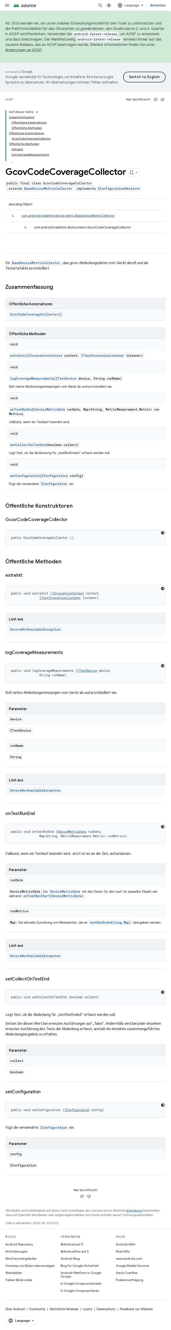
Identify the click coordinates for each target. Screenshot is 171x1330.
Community (37, 1309)
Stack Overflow (127, 1273)
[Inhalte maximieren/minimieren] (37, 112)
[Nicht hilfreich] (162, 99)
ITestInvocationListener (102, 355)
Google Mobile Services (132, 1266)
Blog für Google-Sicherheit (80, 1266)
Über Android (15, 1309)
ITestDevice (66, 378)
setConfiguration (25, 476)
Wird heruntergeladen (21, 1259)
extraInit (18, 355)
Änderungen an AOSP (23, 50)
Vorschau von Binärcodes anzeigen (30, 1266)
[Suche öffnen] (100, 5)
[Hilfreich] (155, 99)
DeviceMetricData (50, 409)
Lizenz (87, 1309)
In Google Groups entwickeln (81, 1283)
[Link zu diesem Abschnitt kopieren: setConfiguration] (45, 1092)
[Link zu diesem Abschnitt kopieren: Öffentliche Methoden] (65, 562)
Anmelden (158, 5)
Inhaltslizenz (134, 1210)
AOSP (9, 99)
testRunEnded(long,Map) (110, 922)
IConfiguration (55, 476)
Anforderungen (16, 1251)
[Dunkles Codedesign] (162, 533)
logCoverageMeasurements (32, 378)
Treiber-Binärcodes (18, 1280)
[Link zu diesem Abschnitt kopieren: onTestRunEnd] (39, 814)
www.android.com (129, 1259)
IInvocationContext (45, 355)
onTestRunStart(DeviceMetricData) (53, 896)
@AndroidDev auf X (75, 1251)
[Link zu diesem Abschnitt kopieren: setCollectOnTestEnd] (53, 979)
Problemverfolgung (129, 1280)
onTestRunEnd (21, 409)
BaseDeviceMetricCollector (48, 188)
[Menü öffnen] (7, 5)
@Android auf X (72, 1244)
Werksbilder (13, 1273)
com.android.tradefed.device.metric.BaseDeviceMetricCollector (68, 216)
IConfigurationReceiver (119, 188)
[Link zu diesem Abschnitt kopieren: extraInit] (26, 575)
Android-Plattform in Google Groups (81, 1274)
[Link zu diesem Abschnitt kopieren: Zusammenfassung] (57, 287)
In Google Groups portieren (80, 1291)
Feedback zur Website (136, 1309)
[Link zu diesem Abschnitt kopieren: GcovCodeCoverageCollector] (72, 520)
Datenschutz (106, 1309)
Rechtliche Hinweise (64, 1309)
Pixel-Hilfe (123, 1251)
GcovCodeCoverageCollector (34, 314)
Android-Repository (19, 1244)
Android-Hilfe (125, 1244)
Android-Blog (70, 1259)
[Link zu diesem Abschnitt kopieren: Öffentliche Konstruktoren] (77, 506)
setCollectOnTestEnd (28, 445)
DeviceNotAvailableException (35, 629)
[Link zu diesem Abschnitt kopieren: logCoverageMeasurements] (67, 653)
